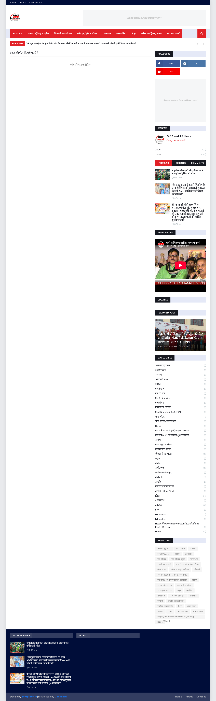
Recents (181, 163)
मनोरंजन (180, 467)
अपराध (180, 374)
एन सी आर (180, 393)
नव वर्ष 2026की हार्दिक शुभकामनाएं (180, 430)
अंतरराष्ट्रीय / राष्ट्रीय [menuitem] (38, 33)
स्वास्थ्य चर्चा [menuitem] (173, 33)
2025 (180, 154)
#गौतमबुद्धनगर (180, 365)
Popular (164, 163)
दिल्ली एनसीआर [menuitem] (63, 33)
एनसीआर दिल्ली (180, 407)
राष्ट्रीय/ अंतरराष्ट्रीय (180, 491)
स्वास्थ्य (180, 505)
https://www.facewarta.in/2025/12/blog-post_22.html (180, 525)
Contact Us (35, 2)
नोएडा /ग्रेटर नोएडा (180, 444)
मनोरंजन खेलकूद (180, 472)
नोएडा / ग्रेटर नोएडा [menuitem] (87, 33)
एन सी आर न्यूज (180, 398)
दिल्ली (180, 426)
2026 (180, 149)
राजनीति (180, 477)
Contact (201, 696)
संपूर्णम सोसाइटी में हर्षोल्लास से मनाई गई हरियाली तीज (188, 172)
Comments (197, 163)
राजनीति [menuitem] (121, 33)
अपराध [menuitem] (107, 33)
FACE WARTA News (179, 136)
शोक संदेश (180, 500)
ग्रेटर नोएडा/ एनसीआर (180, 421)
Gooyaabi (61, 696)
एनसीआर (180, 402)
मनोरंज (180, 463)
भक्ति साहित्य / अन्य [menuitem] (151, 33)
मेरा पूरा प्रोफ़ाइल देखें (176, 140)
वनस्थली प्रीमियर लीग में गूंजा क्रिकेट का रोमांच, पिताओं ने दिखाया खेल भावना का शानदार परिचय (180, 338)
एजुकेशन (180, 388)
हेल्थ (180, 509)
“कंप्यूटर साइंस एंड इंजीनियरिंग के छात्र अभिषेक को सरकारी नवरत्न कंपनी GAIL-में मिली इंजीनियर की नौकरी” (188, 189)
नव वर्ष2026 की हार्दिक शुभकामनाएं (180, 435)
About (23, 2)
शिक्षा (180, 495)
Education (180, 519)
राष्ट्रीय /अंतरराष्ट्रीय (180, 486)
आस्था (180, 384)
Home (13, 2)
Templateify (29, 696)
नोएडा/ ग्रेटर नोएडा (180, 453)
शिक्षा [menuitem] (133, 33)
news (180, 531)
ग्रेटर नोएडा (180, 416)
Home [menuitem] (16, 33)
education (180, 514)
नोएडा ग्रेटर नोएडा (180, 449)
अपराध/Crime (180, 379)
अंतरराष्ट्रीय (180, 370)
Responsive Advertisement (144, 18)
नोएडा (180, 440)
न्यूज (180, 458)
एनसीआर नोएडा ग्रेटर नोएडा (180, 412)
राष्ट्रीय (180, 481)
